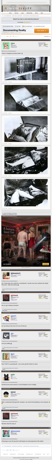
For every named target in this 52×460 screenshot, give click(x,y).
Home (10, 12)
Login (22, 12)
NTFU (48, 454)
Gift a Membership (38, 454)
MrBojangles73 (15, 273)
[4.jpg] (26, 160)
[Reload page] (3, 16)
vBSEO (31, 459)
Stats (42, 12)
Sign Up (16, 12)
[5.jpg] (26, 192)
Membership (29, 12)
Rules (36, 12)
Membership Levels (29, 454)
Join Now (40, 30)
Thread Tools (46, 36)
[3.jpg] (26, 129)
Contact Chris (5, 454)
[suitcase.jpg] (26, 68)
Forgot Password (13, 454)
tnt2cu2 (13, 392)
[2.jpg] (26, 98)
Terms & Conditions (21, 454)
